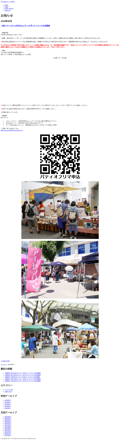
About (6, 6)
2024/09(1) (7, 435)
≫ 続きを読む (5, 361)
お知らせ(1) (8, 391)
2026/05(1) (7, 418)
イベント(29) (8, 389)
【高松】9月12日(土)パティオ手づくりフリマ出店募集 (22, 373)
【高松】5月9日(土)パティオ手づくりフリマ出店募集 (22, 377)
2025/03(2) (7, 432)
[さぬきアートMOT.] (8, 1)
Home (6, 5)
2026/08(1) (7, 416)
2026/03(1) (7, 422)
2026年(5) (7, 400)
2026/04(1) (7, 420)
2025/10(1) (7, 425)
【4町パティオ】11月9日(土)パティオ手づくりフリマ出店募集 (25, 26)
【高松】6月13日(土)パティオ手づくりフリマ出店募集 (22, 375)
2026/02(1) (7, 423)
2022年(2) (7, 408)
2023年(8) (7, 406)
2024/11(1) (7, 433)
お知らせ (7, 10)
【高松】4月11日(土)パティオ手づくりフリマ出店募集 (22, 379)
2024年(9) (7, 404)
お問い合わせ (9, 8)
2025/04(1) (7, 430)
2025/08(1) (7, 427)
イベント (4, 364)
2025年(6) (7, 402)
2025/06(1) (7, 428)
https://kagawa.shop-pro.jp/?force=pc (12, 130)
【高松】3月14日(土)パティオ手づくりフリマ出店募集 (22, 381)
